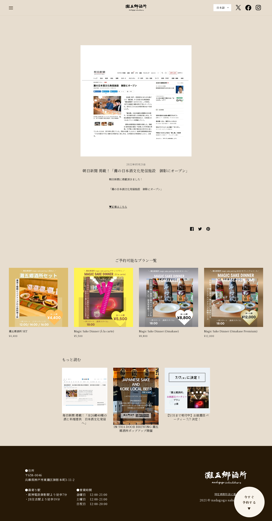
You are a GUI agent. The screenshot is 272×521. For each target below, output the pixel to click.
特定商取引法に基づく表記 (230, 494)
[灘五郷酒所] (136, 7)
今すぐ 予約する (249, 503)
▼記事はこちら (118, 207)
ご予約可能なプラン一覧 (136, 260)
